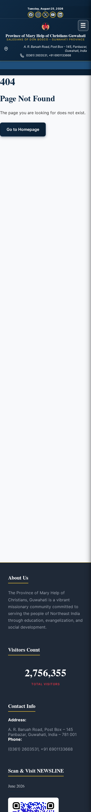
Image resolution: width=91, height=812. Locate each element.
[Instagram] (38, 15)
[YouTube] (53, 15)
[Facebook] (31, 15)
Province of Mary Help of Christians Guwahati (45, 35)
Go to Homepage (23, 129)
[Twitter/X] (45, 15)
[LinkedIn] (60, 15)
